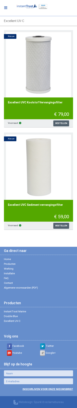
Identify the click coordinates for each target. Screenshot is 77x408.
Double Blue (11, 316)
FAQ (6, 278)
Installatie (9, 273)
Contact (8, 282)
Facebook (18, 345)
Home (7, 259)
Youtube (17, 352)
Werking (8, 268)
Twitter (49, 345)
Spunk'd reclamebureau (49, 402)
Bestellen (61, 123)
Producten (10, 263)
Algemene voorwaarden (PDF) (21, 287)
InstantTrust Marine (15, 311)
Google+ (50, 352)
